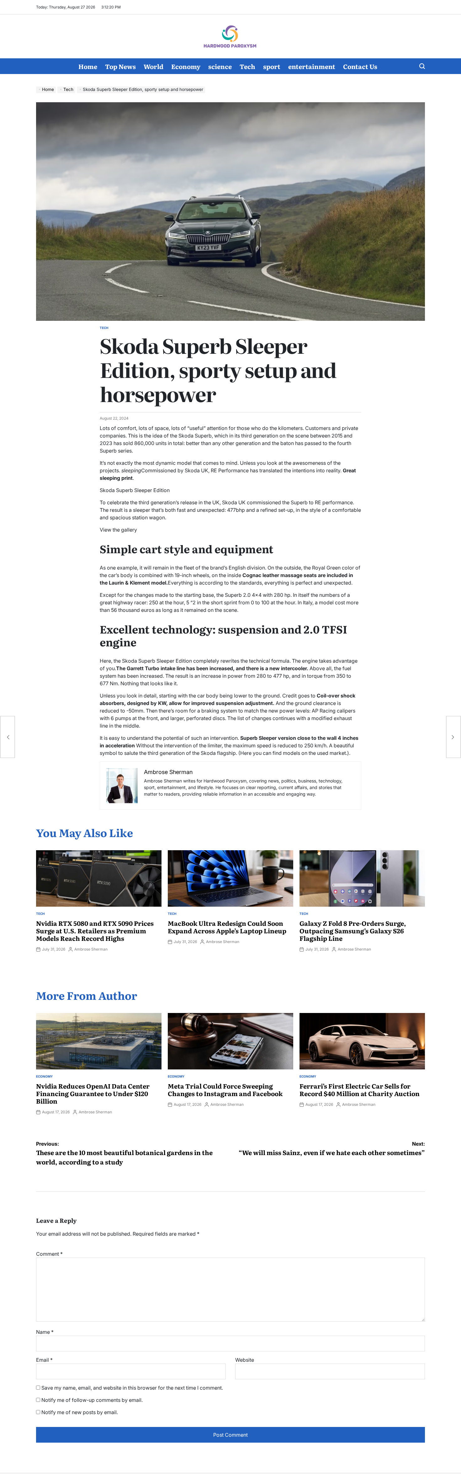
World (153, 66)
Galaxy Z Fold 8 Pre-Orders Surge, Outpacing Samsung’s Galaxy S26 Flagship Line (352, 930)
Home (87, 66)
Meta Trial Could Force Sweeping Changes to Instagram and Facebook (225, 1089)
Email (44, 1360)
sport (271, 66)
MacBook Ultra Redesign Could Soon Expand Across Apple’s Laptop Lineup (227, 926)
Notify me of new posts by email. (79, 1412)
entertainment (311, 66)
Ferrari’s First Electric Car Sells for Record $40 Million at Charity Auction (359, 1089)
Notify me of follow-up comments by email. (92, 1400)
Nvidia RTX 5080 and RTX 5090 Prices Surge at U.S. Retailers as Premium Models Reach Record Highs (95, 930)
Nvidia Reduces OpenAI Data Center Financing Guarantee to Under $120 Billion (93, 1093)
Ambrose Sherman (91, 949)
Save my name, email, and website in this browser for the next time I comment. (132, 1388)
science (220, 66)
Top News (120, 66)
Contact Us (360, 66)
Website (244, 1360)
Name (45, 1332)
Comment (49, 1254)
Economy (185, 66)
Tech (247, 66)
